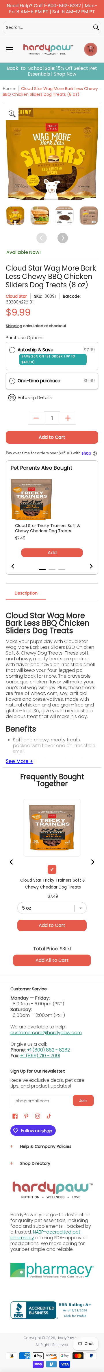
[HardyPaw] (48, 49)
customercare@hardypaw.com (46, 1032)
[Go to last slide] (16, 566)
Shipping (14, 325)
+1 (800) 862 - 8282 (48, 1050)
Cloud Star (16, 296)
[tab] (42, 569)
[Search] (96, 27)
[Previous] (11, 154)
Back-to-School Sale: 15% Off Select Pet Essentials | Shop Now (52, 71)
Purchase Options (25, 338)
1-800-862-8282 (62, 6)
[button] (90, 49)
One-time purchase (39, 381)
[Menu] (9, 49)
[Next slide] (87, 566)
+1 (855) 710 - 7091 (40, 1055)
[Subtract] (36, 418)
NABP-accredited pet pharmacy (45, 1235)
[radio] (12, 349)
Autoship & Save (46, 355)
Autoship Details (35, 397)
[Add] (68, 418)
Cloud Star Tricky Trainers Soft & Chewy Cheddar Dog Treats (47, 528)
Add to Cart (52, 437)
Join (83, 1100)
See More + (19, 761)
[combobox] (47, 27)
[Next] (93, 154)
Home (9, 88)
